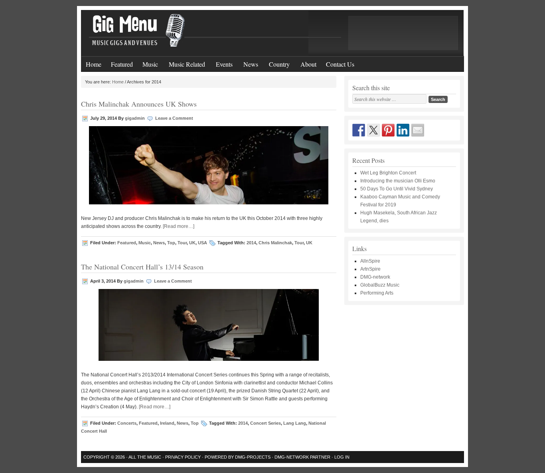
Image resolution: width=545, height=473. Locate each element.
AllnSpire (370, 261)
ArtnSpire (370, 269)
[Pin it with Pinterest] (388, 130)
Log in (342, 457)
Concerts (126, 423)
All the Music (144, 457)
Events (222, 62)
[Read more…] (178, 226)
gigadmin (135, 118)
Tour (182, 242)
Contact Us (340, 64)
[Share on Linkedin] (403, 130)
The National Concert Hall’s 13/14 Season (142, 266)
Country (277, 62)
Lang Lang (294, 423)
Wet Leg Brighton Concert (388, 173)
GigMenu (272, 33)
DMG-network (375, 277)
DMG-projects (253, 457)
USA (202, 242)
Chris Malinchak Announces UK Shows (139, 104)
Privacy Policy (183, 457)
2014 (251, 242)
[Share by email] (417, 130)
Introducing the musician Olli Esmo (397, 181)
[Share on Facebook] (358, 130)
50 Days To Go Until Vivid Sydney (396, 189)
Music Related (184, 62)
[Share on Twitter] (373, 130)
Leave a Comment (174, 118)
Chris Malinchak (275, 242)
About (308, 64)
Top (171, 242)
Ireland (167, 423)
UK (192, 242)
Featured (122, 64)
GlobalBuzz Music (379, 285)
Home (93, 64)
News (248, 62)
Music (148, 62)
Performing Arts (376, 293)
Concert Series (265, 423)
